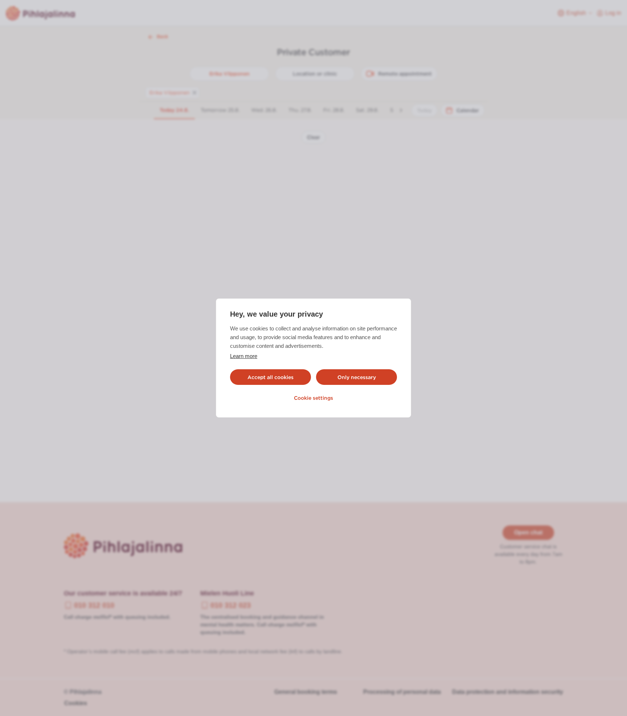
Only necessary (356, 377)
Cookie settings (313, 398)
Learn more (243, 356)
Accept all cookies (270, 377)
